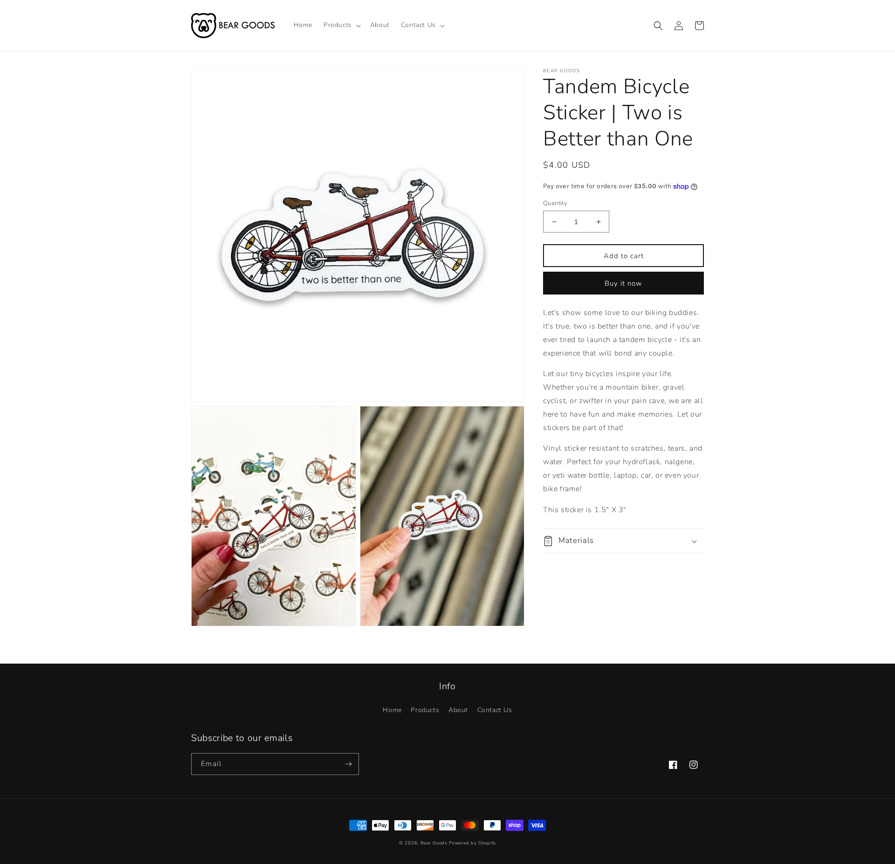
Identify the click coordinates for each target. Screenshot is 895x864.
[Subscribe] (348, 764)
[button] (341, 25)
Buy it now (623, 283)
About (458, 710)
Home (392, 710)
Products (425, 710)
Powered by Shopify (472, 843)
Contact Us (494, 710)
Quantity (555, 203)
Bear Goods (434, 843)
